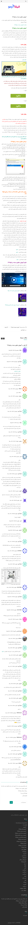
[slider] (15, 285)
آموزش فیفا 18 (23, 843)
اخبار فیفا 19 (23, 847)
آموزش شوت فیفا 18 (22, 839)
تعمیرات (24, 853)
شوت (25, 876)
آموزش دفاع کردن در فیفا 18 (20, 837)
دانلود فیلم (24, 59)
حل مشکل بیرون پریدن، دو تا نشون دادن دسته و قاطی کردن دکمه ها (14, 786)
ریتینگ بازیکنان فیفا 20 (22, 791)
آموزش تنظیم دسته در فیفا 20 (21, 788)
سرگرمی (24, 869)
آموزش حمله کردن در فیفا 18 (20, 833)
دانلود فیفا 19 (23, 861)
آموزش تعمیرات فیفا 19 (15, 327)
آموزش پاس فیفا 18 (22, 829)
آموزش (24, 827)
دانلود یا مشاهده (17, 371)
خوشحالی (24, 857)
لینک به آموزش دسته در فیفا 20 (20, 25)
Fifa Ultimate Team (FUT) (21, 822)
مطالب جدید (23, 890)
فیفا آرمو (22, 330)
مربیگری (24, 886)
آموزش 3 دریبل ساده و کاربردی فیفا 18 (12, 305)
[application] (14, 68)
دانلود (17, 249)
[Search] (11, 802)
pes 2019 (25, 825)
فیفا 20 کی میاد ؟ (23, 793)
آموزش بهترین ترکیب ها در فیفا (14, 290)
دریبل (25, 863)
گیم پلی (24, 884)
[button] (14, 68)
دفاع (25, 865)
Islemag (18, 922)
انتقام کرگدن (24, 795)
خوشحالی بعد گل (23, 859)
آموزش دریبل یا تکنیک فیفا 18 (20, 835)
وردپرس (9, 922)
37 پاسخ (6, 327)
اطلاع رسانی (23, 849)
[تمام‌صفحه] (3, 74)
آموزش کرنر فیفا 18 (22, 845)
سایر (25, 867)
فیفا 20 (24, 882)
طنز (25, 880)
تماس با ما (25, 915)
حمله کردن (24, 855)
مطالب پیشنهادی (23, 888)
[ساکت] (5, 74)
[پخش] (24, 74)
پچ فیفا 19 (24, 851)
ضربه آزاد (24, 878)
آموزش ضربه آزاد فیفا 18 (21, 841)
